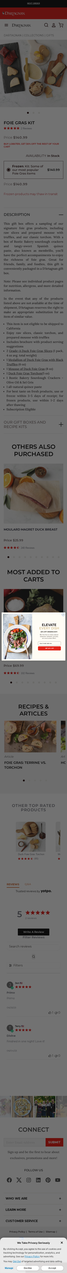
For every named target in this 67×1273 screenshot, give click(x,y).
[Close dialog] (63, 614)
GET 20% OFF (49, 648)
